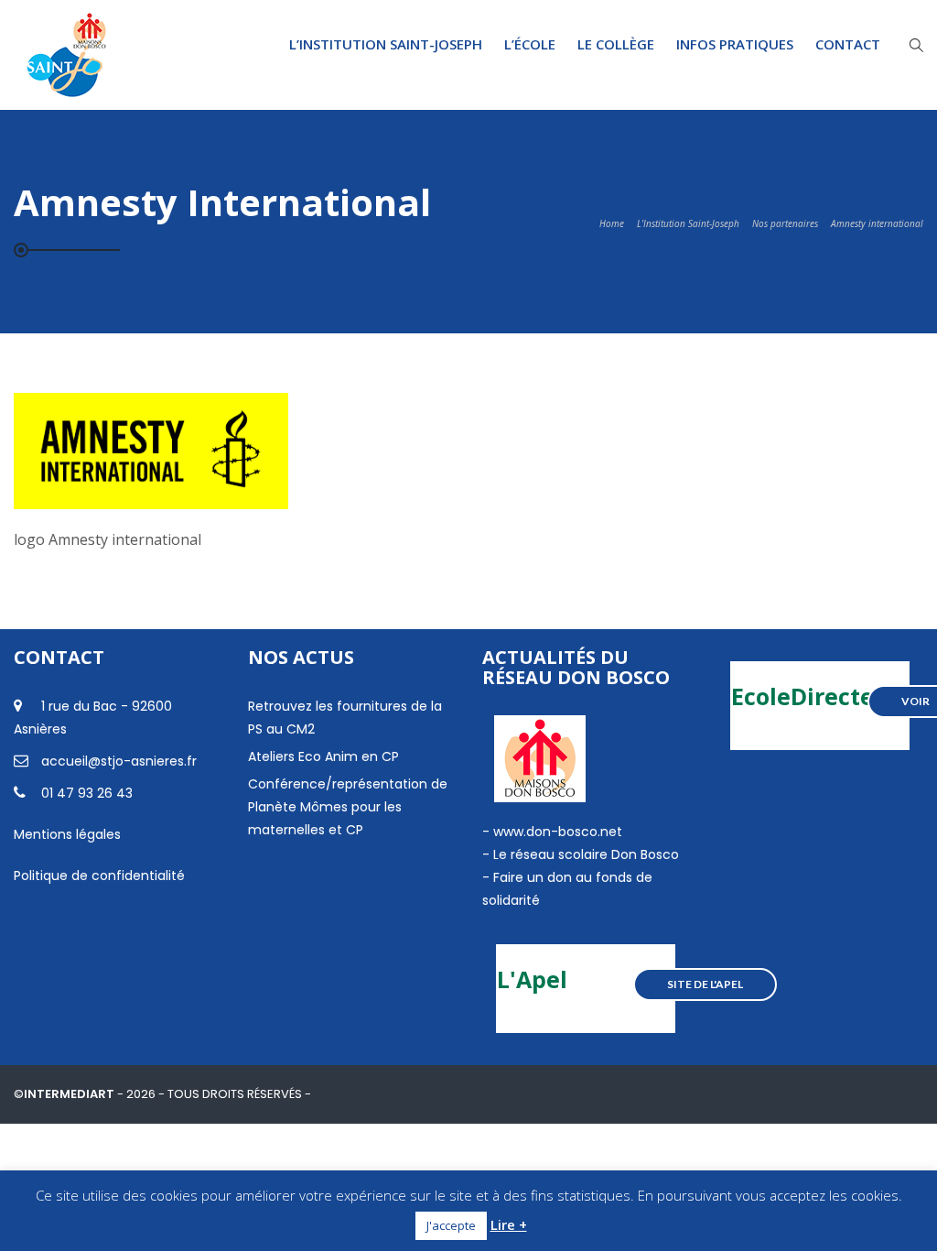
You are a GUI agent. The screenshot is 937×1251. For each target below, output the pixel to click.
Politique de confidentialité (99, 875)
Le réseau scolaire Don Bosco (584, 854)
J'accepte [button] (451, 1225)
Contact (847, 44)
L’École (529, 44)
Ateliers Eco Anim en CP (323, 756)
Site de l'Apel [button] (705, 984)
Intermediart (70, 1094)
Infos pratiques (734, 44)
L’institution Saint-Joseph (385, 44)
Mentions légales (67, 834)
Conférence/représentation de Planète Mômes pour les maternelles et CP (347, 807)
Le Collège (615, 44)
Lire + (508, 1224)
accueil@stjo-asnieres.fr (119, 761)
